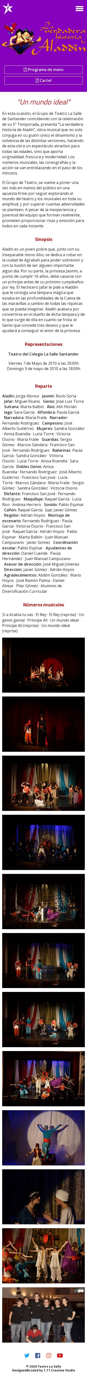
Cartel (45, 80)
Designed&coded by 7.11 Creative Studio (43, 1370)
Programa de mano (45, 69)
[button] (79, 8)
